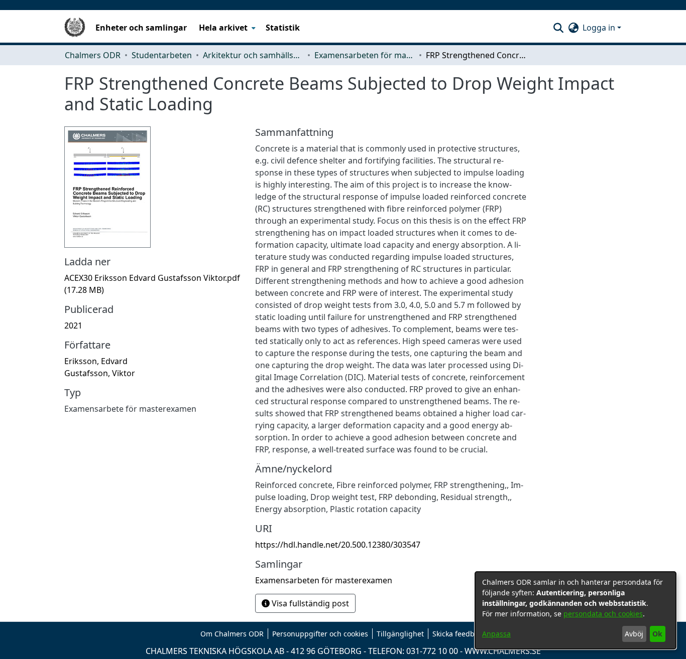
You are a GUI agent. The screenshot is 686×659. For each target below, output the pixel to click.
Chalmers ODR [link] (93, 55)
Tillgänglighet (400, 633)
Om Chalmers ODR (232, 633)
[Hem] (74, 28)
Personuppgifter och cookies (320, 633)
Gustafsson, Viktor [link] (99, 373)
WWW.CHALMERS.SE (503, 650)
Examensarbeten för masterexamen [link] (364, 55)
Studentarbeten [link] (162, 55)
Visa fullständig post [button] (309, 603)
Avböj (634, 633)
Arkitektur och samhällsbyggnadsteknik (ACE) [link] (253, 55)
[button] (558, 28)
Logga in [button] (600, 27)
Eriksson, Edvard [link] (96, 361)
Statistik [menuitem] (283, 27)
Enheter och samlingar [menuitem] (141, 27)
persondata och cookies (603, 613)
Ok (657, 633)
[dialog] (575, 610)
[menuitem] (226, 28)
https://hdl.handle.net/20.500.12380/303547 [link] (337, 544)
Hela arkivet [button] (223, 27)
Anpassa (496, 633)
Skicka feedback (459, 633)
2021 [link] (73, 325)
